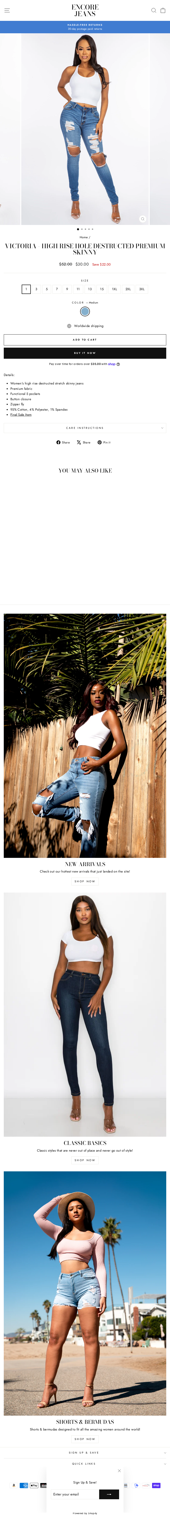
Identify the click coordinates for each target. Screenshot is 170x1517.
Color (85, 302)
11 (78, 289)
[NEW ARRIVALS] (85, 736)
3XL (142, 289)
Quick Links (84, 1464)
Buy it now (85, 353)
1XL (114, 289)
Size (85, 280)
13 (90, 289)
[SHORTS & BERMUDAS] (85, 1293)
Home (84, 237)
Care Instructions (85, 428)
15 (102, 289)
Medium (85, 311)
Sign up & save (84, 1452)
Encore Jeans (85, 10)
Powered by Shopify (85, 1513)
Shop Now (85, 881)
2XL (128, 289)
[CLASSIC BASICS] (85, 1014)
